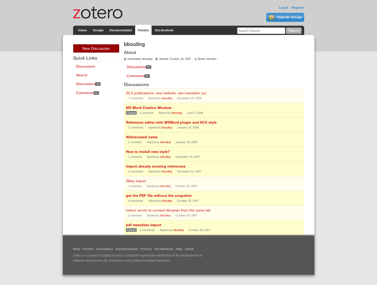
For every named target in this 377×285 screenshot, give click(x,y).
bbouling (167, 98)
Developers (104, 249)
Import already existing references (156, 166)
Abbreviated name (142, 137)
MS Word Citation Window (149, 108)
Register (298, 8)
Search (81, 75)
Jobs (178, 249)
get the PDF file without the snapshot (159, 196)
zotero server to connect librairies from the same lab (168, 210)
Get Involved (164, 30)
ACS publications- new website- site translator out (166, 93)
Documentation (121, 30)
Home (82, 30)
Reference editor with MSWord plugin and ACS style (171, 122)
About (189, 249)
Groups (98, 30)
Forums (143, 30)
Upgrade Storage (289, 17)
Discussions (85, 66)
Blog (76, 249)
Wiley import (136, 181)
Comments (87, 93)
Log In (283, 8)
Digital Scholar (112, 255)
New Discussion (96, 48)
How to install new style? (148, 152)
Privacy (146, 249)
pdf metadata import (143, 225)
